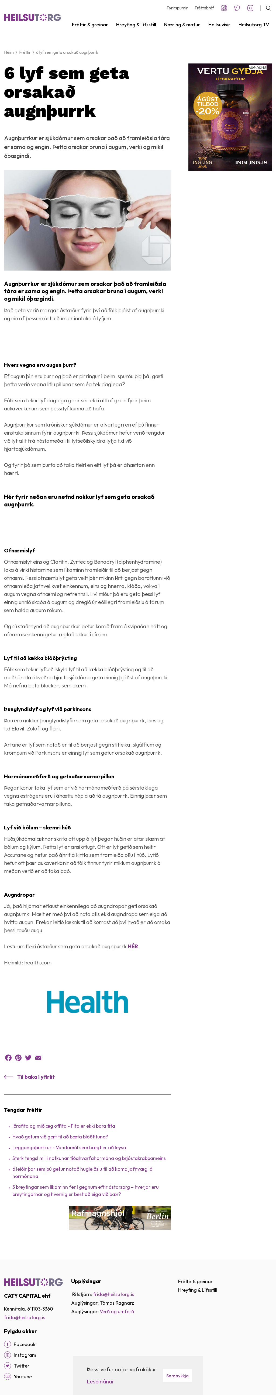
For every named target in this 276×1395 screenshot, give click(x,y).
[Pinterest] (18, 1057)
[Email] (38, 1057)
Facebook (224, 8)
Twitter (237, 8)
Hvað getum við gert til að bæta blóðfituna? (60, 1137)
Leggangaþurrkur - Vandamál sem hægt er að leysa (69, 1147)
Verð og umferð (117, 1311)
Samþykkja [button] (177, 1375)
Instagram (250, 8)
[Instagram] (7, 1354)
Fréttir (25, 52)
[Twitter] (28, 1057)
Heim (9, 52)
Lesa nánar (100, 1381)
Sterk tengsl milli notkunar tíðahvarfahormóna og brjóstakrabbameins (89, 1158)
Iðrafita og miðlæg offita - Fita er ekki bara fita (63, 1126)
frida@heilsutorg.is (24, 1317)
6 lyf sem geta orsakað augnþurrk (67, 52)
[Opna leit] (266, 8)
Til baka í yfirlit (36, 1076)
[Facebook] (8, 1057)
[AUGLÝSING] (230, 116)
